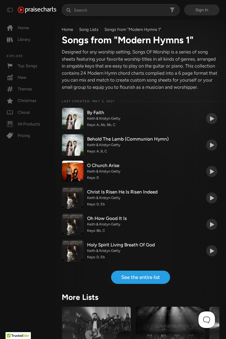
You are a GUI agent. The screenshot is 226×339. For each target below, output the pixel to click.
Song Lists (88, 29)
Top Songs (27, 65)
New (22, 77)
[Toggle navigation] (10, 10)
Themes (25, 89)
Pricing (24, 135)
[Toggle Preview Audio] (211, 118)
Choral (24, 112)
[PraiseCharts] (37, 10)
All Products (29, 124)
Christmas (27, 100)
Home (23, 27)
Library (24, 39)
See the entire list (140, 277)
